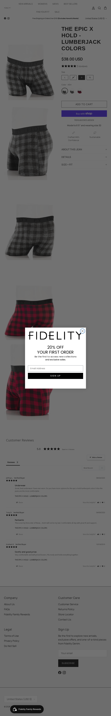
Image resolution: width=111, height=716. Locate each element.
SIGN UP (55, 375)
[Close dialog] (82, 331)
